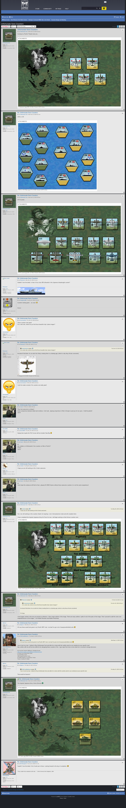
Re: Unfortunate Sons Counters (27, 112)
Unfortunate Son (6, 42)
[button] (124, 26)
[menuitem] (11, 17)
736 (6, 470)
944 (6, 334)
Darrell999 (5, 428)
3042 (7, 288)
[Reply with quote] (122, 30)
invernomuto (5, 332)
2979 (7, 648)
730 (6, 309)
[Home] (25, 5)
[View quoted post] (33, 348)
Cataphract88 (6, 307)
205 (6, 44)
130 (6, 430)
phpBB (58, 796)
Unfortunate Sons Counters (12, 24)
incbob (4, 468)
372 (6, 420)
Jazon (4, 418)
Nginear (4, 622)
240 (6, 624)
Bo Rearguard (6, 775)
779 (6, 777)
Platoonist (5, 286)
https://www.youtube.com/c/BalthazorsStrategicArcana (29, 651)
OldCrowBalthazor (7, 646)
